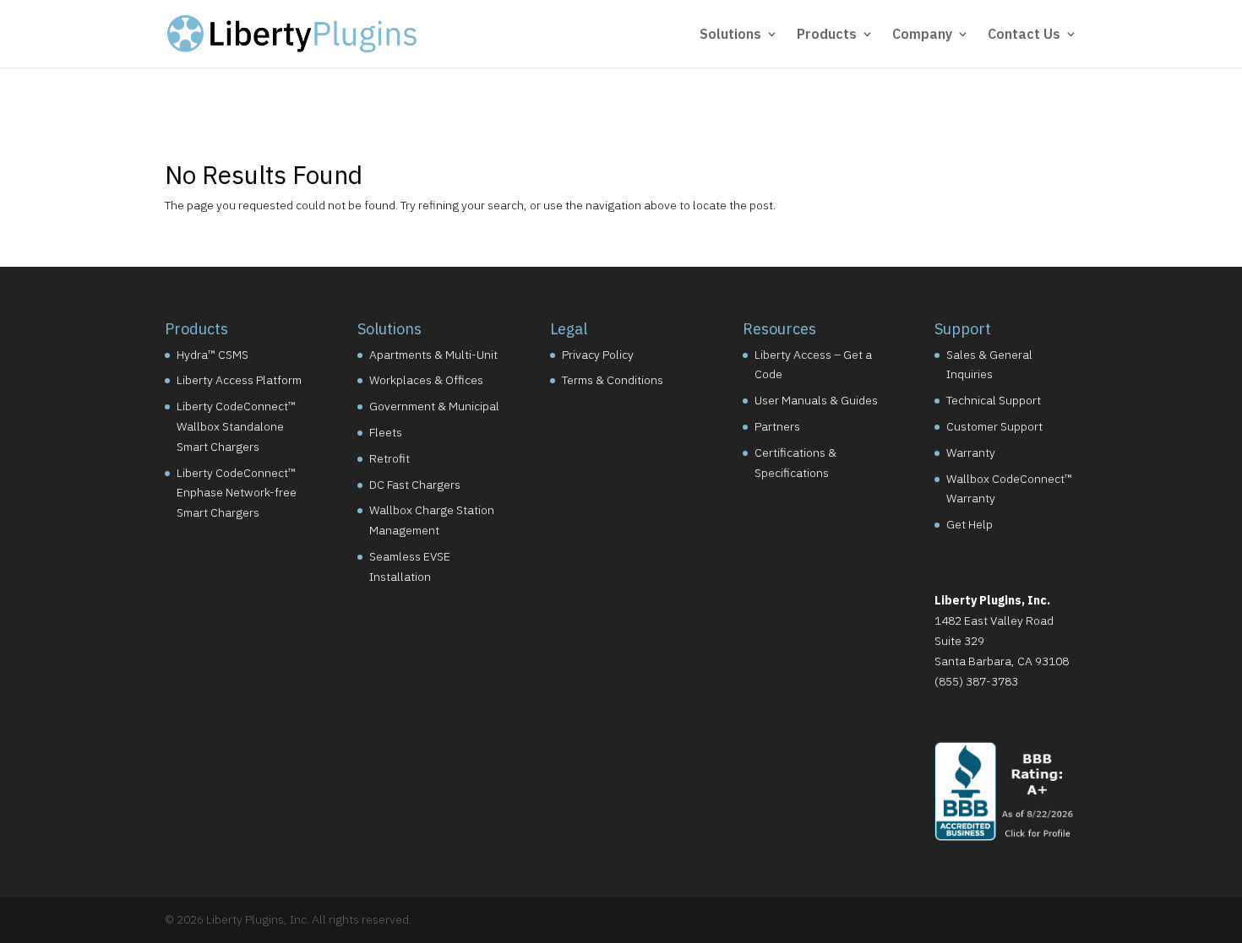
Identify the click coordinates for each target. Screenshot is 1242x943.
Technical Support (993, 400)
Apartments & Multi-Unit (433, 354)
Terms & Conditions (612, 379)
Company (922, 35)
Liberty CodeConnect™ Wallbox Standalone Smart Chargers (236, 426)
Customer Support (994, 426)
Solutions (730, 35)
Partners (777, 426)
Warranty (970, 452)
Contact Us (1024, 35)
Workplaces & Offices (426, 379)
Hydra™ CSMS (212, 354)
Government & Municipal (434, 406)
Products (827, 35)
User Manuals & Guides (816, 400)
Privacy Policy (598, 354)
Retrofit (389, 458)
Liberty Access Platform (239, 379)
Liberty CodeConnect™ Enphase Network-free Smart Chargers (237, 493)
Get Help (969, 524)
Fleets (385, 432)
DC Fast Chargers (414, 484)
